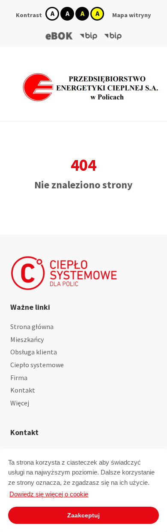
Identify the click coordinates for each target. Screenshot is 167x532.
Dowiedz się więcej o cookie (48, 494)
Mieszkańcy (27, 339)
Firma (18, 377)
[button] (59, 36)
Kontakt (22, 390)
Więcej (19, 403)
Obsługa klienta (33, 352)
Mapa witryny (131, 15)
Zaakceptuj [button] (83, 515)
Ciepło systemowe (37, 364)
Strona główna (32, 326)
